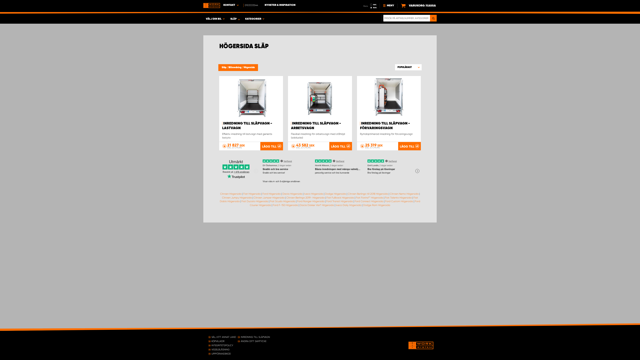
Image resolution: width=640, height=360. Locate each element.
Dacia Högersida (292, 193)
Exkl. (375, 7)
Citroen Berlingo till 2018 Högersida (368, 193)
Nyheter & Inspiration (280, 5)
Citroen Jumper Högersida (269, 197)
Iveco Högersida (313, 193)
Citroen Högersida (231, 193)
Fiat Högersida (252, 193)
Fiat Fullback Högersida (340, 197)
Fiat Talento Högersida (398, 197)
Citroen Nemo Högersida (404, 193)
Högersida (249, 67)
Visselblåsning (221, 349)
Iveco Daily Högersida (348, 205)
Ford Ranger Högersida (310, 201)
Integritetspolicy (222, 345)
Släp (224, 67)
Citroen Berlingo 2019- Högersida (305, 197)
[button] (408, 67)
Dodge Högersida (335, 193)
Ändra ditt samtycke (253, 341)
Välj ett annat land (224, 337)
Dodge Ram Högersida (376, 205)
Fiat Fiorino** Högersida (369, 197)
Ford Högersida (271, 193)
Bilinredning (235, 67)
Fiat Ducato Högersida (255, 201)
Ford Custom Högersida (399, 201)
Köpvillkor (218, 341)
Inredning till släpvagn (255, 337)
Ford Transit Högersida (339, 201)
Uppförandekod (221, 353)
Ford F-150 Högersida (285, 205)
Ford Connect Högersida (369, 201)
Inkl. (375, 5)
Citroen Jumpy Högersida (237, 197)
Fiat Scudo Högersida (282, 201)
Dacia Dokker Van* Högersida (317, 205)
